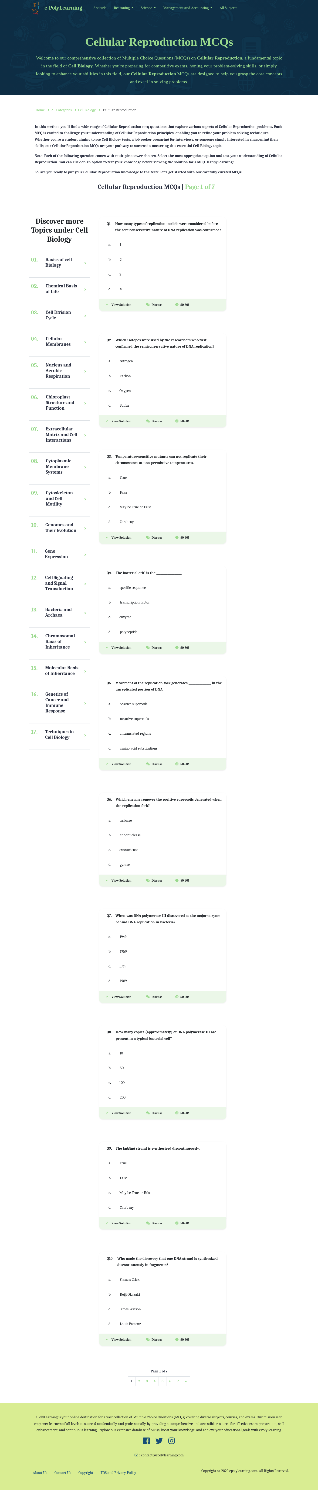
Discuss (157, 305)
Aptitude (99, 8)
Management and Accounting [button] (186, 8)
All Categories (61, 110)
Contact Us (62, 1473)
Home (40, 110)
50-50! (184, 305)
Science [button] (147, 8)
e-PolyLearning (63, 7)
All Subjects (228, 8)
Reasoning (122, 8)
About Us (40, 1473)
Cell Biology (87, 110)
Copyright (85, 1473)
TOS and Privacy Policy (118, 1473)
